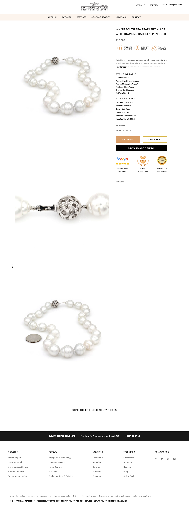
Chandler (97, 476)
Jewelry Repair (15, 462)
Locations (121, 17)
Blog (125, 471)
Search (140, 5)
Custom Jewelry (16, 471)
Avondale (97, 462)
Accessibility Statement (48, 501)
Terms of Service (84, 501)
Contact (136, 17)
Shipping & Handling (117, 501)
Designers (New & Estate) (61, 476)
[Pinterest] (130, 130)
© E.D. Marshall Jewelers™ (22, 501)
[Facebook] (123, 130)
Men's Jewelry (55, 467)
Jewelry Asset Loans (18, 467)
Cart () (154, 5)
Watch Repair (14, 457)
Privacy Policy (68, 501)
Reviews (127, 467)
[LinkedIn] (174, 458)
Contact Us (128, 457)
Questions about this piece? (141, 148)
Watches (66, 17)
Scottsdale (98, 457)
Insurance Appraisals (18, 476)
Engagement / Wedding (60, 457)
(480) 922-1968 (175, 5)
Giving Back (128, 476)
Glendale (97, 471)
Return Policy (100, 501)
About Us (127, 462)
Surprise (96, 467)
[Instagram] (168, 458)
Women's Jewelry (57, 462)
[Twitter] (127, 130)
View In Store (154, 139)
